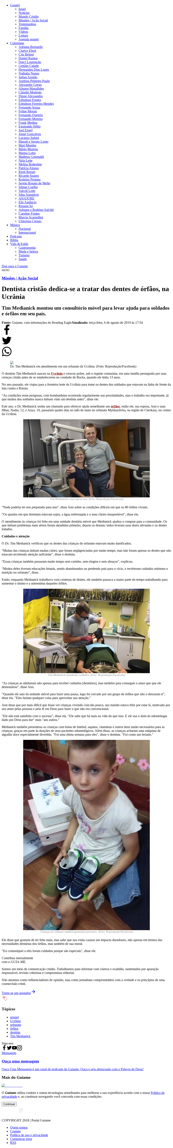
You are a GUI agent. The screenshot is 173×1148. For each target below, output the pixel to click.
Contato (15, 1131)
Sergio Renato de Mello (34, 183)
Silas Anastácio (29, 194)
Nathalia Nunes (29, 73)
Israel (22, 9)
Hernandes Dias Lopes (34, 69)
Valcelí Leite (27, 191)
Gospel (15, 5)
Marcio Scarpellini (31, 217)
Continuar (9, 1104)
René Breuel (27, 172)
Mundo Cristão (29, 16)
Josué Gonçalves (30, 134)
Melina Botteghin (30, 164)
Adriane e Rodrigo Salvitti (36, 210)
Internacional (27, 232)
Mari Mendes (27, 145)
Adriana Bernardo (31, 47)
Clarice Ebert (27, 50)
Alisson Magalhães (31, 88)
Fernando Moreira (31, 119)
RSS (13, 1142)
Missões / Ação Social (33, 20)
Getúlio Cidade (29, 66)
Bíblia (14, 240)
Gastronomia (27, 247)
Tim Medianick (20, 1036)
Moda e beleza (28, 251)
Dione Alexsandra (31, 96)
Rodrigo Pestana (30, 179)
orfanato (15, 1025)
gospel (14, 1017)
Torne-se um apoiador (16, 993)
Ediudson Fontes (30, 100)
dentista (15, 1032)
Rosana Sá (26, 206)
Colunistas (17, 43)
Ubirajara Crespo (30, 221)
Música (15, 225)
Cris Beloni (26, 54)
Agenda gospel (29, 39)
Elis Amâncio (27, 202)
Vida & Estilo (19, 244)
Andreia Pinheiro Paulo (34, 81)
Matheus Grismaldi (31, 156)
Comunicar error (21, 1139)
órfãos (115, 406)
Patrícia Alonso (29, 168)
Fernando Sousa (29, 107)
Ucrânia (57, 373)
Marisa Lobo (27, 153)
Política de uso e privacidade (29, 1135)
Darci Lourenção (30, 62)
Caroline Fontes (29, 213)
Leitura (23, 35)
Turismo (24, 255)
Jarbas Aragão (28, 77)
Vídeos (23, 31)
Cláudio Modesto (30, 92)
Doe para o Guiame (15, 266)
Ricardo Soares (29, 175)
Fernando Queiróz (31, 115)
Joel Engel (25, 130)
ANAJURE (26, 198)
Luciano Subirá (29, 138)
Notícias (24, 13)
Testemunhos (27, 24)
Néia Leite (25, 160)
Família (23, 28)
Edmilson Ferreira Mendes (36, 103)
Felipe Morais (28, 111)
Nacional (25, 228)
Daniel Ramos (28, 58)
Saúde (23, 259)
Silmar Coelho (28, 187)
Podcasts (16, 236)
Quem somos (19, 1127)
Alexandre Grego (30, 85)
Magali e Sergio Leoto (33, 141)
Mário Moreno (28, 149)
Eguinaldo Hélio (30, 126)
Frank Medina (28, 122)
